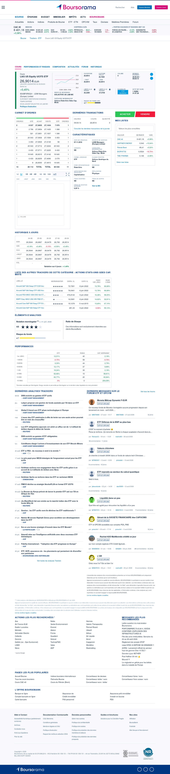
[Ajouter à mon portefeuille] (152, 74)
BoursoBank (97, 16)
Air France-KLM (21, 624)
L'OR (99, 556)
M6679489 (95, 415)
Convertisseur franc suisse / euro (135, 679)
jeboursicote (96, 486)
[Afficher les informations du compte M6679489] (92, 402)
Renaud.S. (95, 436)
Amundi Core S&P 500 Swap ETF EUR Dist (32, 303)
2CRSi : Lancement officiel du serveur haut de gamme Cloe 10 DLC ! (137, 649)
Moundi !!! (126, 659)
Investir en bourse (117, 696)
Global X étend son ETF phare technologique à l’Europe (45, 410)
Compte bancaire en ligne (25, 696)
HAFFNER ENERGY (124, 143)
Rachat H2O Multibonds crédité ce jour (118, 536)
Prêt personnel (68, 699)
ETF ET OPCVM (103, 404)
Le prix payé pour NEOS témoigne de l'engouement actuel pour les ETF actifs (51, 459)
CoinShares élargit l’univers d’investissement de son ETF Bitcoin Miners (52, 443)
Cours (18, 67)
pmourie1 (95, 529)
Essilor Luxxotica (21, 627)
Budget (45, 16)
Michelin (18, 630)
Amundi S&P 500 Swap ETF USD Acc (30, 290)
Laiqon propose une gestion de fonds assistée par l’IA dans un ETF (50, 403)
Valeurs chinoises (105, 448)
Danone (18, 639)
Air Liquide (90, 636)
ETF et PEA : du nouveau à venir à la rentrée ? (40, 451)
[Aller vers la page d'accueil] (84, 7)
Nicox (17, 648)
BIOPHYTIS (121, 151)
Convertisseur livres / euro (132, 676)
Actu (83, 16)
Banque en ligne (21, 693)
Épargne (32, 16)
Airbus (88, 633)
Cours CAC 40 (20, 682)
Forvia (53, 633)
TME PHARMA (122, 156)
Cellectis (18, 636)
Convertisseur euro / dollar (96, 682)
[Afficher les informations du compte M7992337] (92, 450)
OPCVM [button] (85, 22)
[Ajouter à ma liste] (152, 78)
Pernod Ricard (92, 627)
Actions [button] (30, 22)
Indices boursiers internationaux (63, 676)
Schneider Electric (22, 633)
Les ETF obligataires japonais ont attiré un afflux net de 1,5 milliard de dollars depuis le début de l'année (51, 428)
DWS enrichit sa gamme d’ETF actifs (36, 395)
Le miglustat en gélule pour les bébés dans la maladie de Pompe (136, 663)
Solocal (53, 639)
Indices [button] (41, 22)
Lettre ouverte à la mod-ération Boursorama (134, 624)
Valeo (53, 645)
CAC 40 (17, 27)
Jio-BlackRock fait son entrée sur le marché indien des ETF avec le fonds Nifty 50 (49, 502)
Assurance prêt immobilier (120, 693)
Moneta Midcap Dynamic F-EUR (112, 400)
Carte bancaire (21, 699)
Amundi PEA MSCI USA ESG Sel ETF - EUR (32, 295)
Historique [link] (96, 67)
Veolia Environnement (59, 624)
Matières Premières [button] (120, 22)
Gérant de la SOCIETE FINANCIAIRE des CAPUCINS (122, 517)
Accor (88, 639)
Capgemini (90, 642)
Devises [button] (104, 22)
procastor (119, 460)
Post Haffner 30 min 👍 (131, 656)
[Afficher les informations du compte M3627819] (92, 558)
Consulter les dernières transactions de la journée (92, 129)
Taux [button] (95, 22)
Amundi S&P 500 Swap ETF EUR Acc (30, 286)
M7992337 (95, 460)
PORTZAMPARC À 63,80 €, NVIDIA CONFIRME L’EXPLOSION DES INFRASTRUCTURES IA (136, 631)
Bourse (19, 16)
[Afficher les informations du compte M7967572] (92, 500)
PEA (111, 699)
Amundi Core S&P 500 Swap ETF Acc (30, 308)
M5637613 (119, 510)
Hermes (89, 621)
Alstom (53, 630)
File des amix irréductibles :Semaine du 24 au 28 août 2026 (137, 637)
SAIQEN (118, 549)
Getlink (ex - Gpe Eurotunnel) (26, 642)
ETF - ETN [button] (73, 22)
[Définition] (94, 89)
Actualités (73, 67)
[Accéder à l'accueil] (16, 38)
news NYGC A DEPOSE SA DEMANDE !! (138, 645)
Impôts (73, 16)
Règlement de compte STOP (133, 642)
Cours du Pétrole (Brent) (60, 682)
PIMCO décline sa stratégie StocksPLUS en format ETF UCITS (47, 484)
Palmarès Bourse (57, 679)
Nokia (53, 621)
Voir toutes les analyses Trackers (49, 560)
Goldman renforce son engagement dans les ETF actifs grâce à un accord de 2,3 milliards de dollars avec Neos (49, 468)
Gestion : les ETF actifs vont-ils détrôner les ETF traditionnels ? (48, 510)
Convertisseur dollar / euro (96, 679)
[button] (3, 7)
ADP (52, 648)
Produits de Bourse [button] (56, 22)
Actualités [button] (19, 22)
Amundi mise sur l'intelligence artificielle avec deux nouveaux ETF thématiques (49, 535)
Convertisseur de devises (96, 676)
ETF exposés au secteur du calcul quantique (118, 471)
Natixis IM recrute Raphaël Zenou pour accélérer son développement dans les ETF (50, 518)
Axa (16, 621)
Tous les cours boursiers (24, 679)
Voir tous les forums (148, 391)
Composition (59, 67)
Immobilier (59, 16)
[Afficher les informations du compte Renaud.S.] (92, 424)
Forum (135, 22)
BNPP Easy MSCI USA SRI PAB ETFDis (31, 299)
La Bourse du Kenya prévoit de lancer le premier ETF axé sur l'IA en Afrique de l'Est (49, 492)
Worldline (90, 645)
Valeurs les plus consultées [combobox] (129, 128)
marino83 (118, 436)
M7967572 (95, 510)
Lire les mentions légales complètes (98, 595)
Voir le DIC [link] (96, 186)
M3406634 (95, 549)
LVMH (17, 645)
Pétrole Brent (122, 147)
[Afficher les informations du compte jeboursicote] (92, 474)
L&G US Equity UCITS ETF (34, 76)
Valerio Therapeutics (94, 624)
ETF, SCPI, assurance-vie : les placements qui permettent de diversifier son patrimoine (51, 552)
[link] (17, 725)
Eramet (53, 627)
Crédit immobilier (69, 696)
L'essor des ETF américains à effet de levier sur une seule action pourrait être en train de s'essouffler (52, 418)
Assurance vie (68, 693)
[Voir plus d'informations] (43, 315)
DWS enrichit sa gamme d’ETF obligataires (39, 436)
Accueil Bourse (21, 676)
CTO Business (123, 92)
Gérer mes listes (123, 162)
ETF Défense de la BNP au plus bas (114, 422)
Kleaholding (90, 648)
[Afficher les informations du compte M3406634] (92, 538)
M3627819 (95, 568)
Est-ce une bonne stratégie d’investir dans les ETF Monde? (46, 527)
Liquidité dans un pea (110, 498)
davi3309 (120, 486)
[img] (62, 286)
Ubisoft (89, 630)
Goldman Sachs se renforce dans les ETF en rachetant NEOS (47, 477)
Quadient (54, 636)
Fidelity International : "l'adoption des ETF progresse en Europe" (49, 544)
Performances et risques (37, 67)
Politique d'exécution (28, 106)
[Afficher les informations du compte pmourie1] (92, 519)
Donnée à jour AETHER (131, 653)
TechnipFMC (56, 642)
